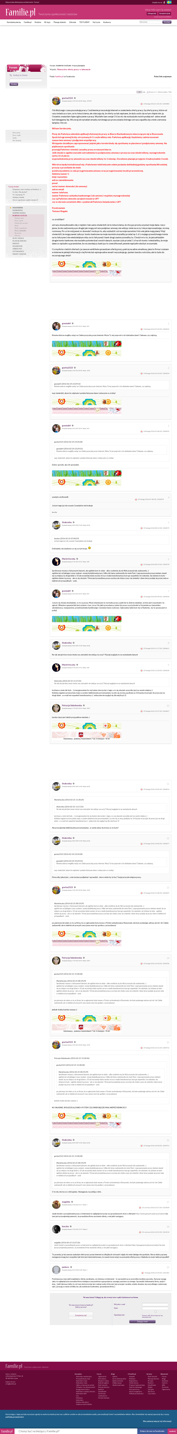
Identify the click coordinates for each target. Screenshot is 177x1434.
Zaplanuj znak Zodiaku (84, 1404)
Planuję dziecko (60, 22)
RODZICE (16, 243)
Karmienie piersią (14, 22)
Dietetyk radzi (19, 218)
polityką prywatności (15, 1417)
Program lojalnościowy (137, 1385)
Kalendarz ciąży (81, 1381)
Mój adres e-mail (119, 1304)
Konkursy (107, 22)
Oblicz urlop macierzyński (85, 1385)
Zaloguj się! (152, 13)
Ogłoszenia (102, 1376)
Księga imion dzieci (82, 1389)
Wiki (163, 1385)
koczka (65, 1226)
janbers (66, 1267)
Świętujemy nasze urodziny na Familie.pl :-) (27, 189)
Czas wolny (152, 1393)
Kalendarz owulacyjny (84, 1376)
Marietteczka (69, 558)
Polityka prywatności (136, 1393)
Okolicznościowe (118, 1385)
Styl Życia (151, 1391)
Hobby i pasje (117, 1383)
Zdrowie (72, 22)
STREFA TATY (17, 249)
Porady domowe (103, 1398)
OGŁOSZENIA (18, 208)
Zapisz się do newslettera (162, 17)
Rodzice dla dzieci (82, 1402)
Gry (77, 1396)
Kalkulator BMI (81, 1393)
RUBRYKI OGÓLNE (63, 66)
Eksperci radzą (103, 1381)
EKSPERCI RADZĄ (19, 213)
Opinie (114, 1376)
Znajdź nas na (157, 2)
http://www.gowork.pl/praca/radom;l (150, 1214)
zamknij (172, 1431)
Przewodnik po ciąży (83, 1379)
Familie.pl (28, 22)
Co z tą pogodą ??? (19, 194)
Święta (150, 1387)
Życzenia (165, 1387)
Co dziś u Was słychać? (20, 192)
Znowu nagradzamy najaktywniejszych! (25, 200)
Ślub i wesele (102, 1385)
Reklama (132, 1379)
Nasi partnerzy (134, 1389)
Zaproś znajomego (135, 1387)
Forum (52, 66)
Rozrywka (18, 233)
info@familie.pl (11, 1384)
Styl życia (96, 22)
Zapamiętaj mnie (119, 1315)
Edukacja (79, 1398)
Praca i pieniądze (78, 66)
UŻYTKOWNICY (18, 251)
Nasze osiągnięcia (135, 1391)
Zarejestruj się (164, 13)
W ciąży (47, 22)
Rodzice (38, 22)
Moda (16, 225)
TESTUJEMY (84, 22)
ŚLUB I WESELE (18, 238)
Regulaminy (133, 1381)
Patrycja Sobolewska (72, 705)
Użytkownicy (102, 1396)
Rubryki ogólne (103, 1383)
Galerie (164, 1383)
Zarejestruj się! (81, 1315)
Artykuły (165, 1381)
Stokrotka (67, 522)
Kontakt (132, 1376)
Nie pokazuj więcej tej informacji (157, 1421)
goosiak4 (66, 323)
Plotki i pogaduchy (21, 228)
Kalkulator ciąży (81, 1383)
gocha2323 (67, 98)
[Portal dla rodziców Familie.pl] (21, 16)
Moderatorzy (133, 1383)
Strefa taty (102, 1393)
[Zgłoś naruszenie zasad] (141, 104)
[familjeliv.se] (169, 2)
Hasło (116, 1308)
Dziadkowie (102, 1391)
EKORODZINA (18, 210)
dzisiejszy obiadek (18, 197)
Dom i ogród (19, 220)
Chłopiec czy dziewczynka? (85, 1387)
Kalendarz (79, 1400)
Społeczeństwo (117, 1381)
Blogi (164, 1379)
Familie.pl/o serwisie (21, 223)
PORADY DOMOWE (19, 254)
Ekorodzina (102, 1379)
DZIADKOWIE (18, 246)
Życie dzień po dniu (119, 1379)
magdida (66, 1202)
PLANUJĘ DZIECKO (19, 241)
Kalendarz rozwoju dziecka (85, 1391)
